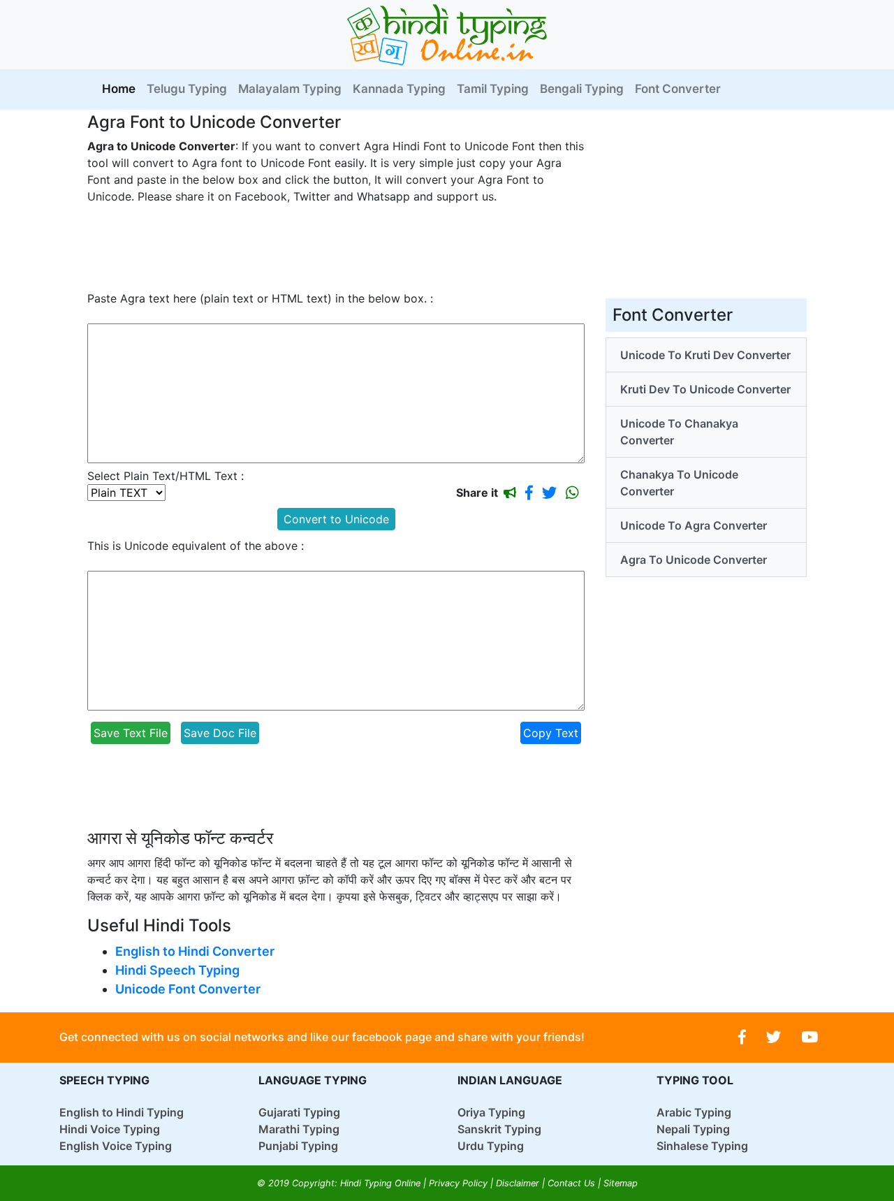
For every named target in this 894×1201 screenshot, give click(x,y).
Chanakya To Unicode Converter (679, 482)
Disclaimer (517, 1183)
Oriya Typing (491, 1112)
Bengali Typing (582, 89)
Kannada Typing (399, 89)
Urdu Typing (490, 1146)
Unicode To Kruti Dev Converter (705, 355)
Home (121, 88)
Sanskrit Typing (499, 1129)
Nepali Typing (693, 1129)
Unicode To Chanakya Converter (679, 431)
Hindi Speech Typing (177, 970)
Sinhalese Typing (702, 1146)
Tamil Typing (493, 89)
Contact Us (571, 1183)
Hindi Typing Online (380, 1183)
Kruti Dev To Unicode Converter (705, 389)
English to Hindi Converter (194, 951)
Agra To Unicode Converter (693, 560)
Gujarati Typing (299, 1112)
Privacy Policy (458, 1183)
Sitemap (620, 1183)
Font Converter (678, 89)
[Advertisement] (341, 247)
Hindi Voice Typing (109, 1129)
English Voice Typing (115, 1146)
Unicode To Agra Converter (693, 525)
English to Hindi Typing (121, 1112)
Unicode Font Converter (188, 989)
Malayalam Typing (290, 89)
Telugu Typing (187, 89)
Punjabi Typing (298, 1146)
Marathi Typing (298, 1129)
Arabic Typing (694, 1112)
